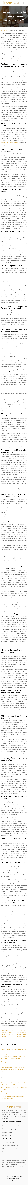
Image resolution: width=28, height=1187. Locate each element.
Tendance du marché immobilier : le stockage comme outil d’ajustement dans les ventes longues (12, 1069)
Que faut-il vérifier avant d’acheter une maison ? (13, 1049)
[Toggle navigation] (25, 3)
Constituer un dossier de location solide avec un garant (7, 1033)
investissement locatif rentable (9, 142)
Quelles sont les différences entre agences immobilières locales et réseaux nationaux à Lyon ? (14, 1063)
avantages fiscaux (15, 156)
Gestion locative (5, 30)
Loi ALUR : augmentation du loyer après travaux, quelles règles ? (20, 1033)
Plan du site (14, 1186)
